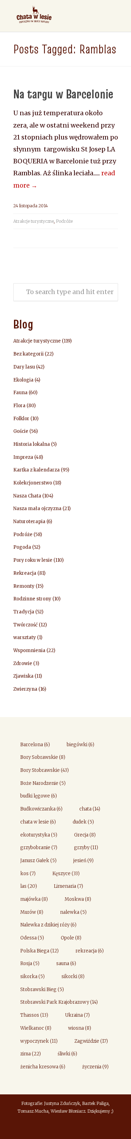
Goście (20, 431)
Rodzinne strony (32, 599)
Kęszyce (66, 874)
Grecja (85, 835)
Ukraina (77, 1015)
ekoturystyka (38, 835)
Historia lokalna (31, 444)
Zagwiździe (91, 1041)
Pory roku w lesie (32, 560)
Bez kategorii (28, 354)
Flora (19, 406)
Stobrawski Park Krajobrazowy (59, 1002)
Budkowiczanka (41, 809)
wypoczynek (39, 1041)
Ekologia (23, 380)
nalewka (73, 912)
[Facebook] (66, 1127)
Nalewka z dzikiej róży (48, 925)
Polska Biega (39, 951)
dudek (83, 822)
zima (30, 1054)
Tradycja (23, 612)
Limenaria (68, 886)
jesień (83, 861)
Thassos (34, 1015)
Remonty (24, 586)
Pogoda (22, 547)
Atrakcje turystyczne (33, 221)
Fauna (20, 393)
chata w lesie (38, 822)
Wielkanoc (35, 1028)
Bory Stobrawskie (44, 770)
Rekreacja (24, 573)
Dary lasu (24, 367)
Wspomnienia (29, 650)
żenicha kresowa (42, 1067)
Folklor (21, 419)
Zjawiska (23, 676)
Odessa (32, 938)
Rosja (29, 963)
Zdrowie (22, 663)
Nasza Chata (27, 496)
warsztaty (24, 637)
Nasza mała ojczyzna (37, 509)
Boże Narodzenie (43, 783)
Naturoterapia (29, 522)
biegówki (80, 745)
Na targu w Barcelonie (63, 94)
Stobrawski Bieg (42, 989)
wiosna (79, 1028)
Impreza (23, 457)
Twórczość (25, 625)
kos (28, 874)
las (28, 886)
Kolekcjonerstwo (32, 483)
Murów (31, 912)
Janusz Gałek (38, 861)
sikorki (73, 976)
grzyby (86, 848)
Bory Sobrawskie (42, 757)
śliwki (67, 1054)
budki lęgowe (38, 796)
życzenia (95, 1067)
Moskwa (78, 899)
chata (89, 809)
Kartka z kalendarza (36, 470)
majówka (34, 899)
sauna (66, 963)
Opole (71, 938)
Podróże (64, 221)
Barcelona (35, 745)
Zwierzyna (25, 689)
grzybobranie (38, 848)
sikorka (32, 976)
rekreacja (89, 951)
